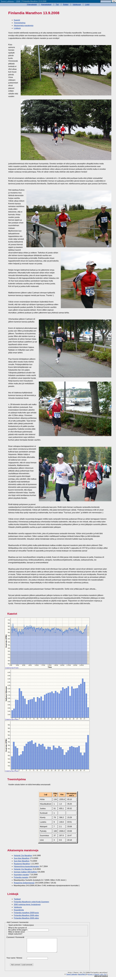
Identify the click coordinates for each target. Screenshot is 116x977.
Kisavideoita (19, 910)
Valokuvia (18, 907)
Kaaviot (17, 20)
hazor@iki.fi (82, 974)
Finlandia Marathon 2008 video (26, 915)
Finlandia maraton (21, 877)
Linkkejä (17, 28)
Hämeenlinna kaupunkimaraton (26, 866)
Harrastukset (46, 4)
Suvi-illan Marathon (21, 858)
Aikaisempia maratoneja (23, 25)
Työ (57, 4)
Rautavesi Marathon (22, 864)
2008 (18, 1)
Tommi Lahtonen (7, 1)
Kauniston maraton (21, 875)
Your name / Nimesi (14, 958)
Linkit (87, 4)
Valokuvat (77, 4)
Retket (65, 4)
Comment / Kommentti (15, 937)
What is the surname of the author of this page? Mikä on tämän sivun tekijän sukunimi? (17, 931)
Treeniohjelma (19, 23)
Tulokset (17, 899)
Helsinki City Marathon (23, 855)
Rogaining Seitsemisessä (24, 883)
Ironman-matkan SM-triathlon (25, 872)
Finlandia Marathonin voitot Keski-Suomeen (31, 902)
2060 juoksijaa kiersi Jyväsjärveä (27, 904)
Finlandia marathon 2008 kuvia (26, 913)
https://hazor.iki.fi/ (97, 974)
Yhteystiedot (32, 4)
